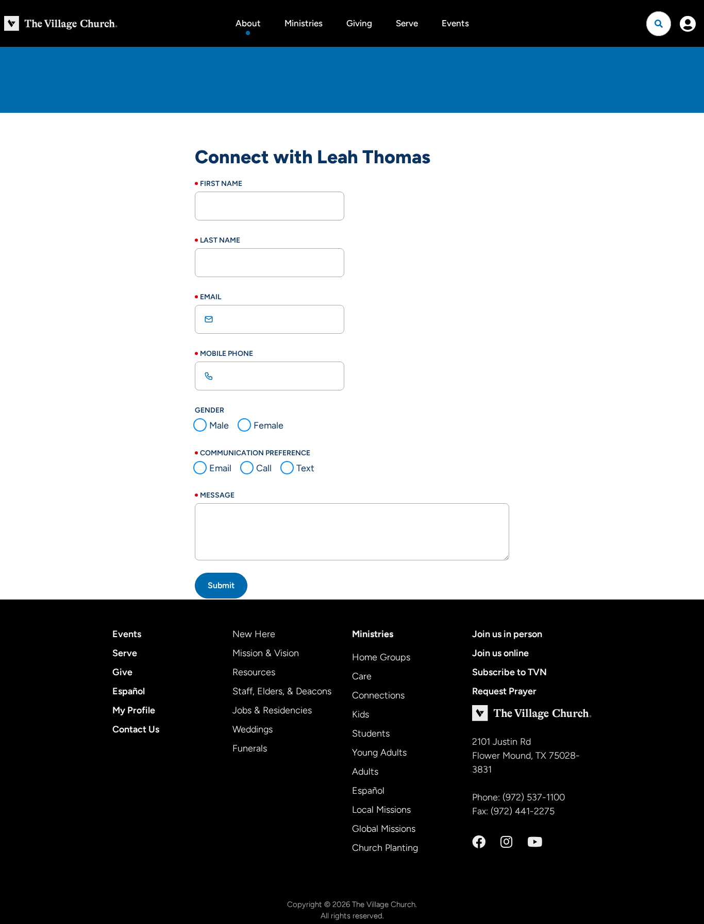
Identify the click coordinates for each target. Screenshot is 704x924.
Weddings (252, 729)
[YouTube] (534, 842)
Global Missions (383, 828)
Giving (359, 23)
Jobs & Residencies (272, 710)
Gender (209, 410)
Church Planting (385, 847)
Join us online (500, 653)
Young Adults (379, 752)
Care (362, 676)
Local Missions (381, 809)
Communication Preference (255, 453)
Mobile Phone (226, 353)
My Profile (133, 710)
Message (217, 495)
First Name (221, 183)
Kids (360, 714)
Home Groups (381, 657)
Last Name (220, 240)
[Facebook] (479, 842)
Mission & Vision (265, 653)
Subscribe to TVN (509, 672)
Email (210, 297)
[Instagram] (506, 842)
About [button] (248, 23)
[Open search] (658, 23)
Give (122, 672)
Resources (253, 672)
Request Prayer (504, 691)
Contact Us (135, 729)
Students (371, 733)
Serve (407, 23)
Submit (221, 585)
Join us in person (507, 634)
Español (128, 691)
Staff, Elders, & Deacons (281, 691)
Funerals (249, 748)
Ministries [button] (303, 23)
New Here (253, 634)
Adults (365, 771)
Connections (378, 695)
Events (455, 23)
